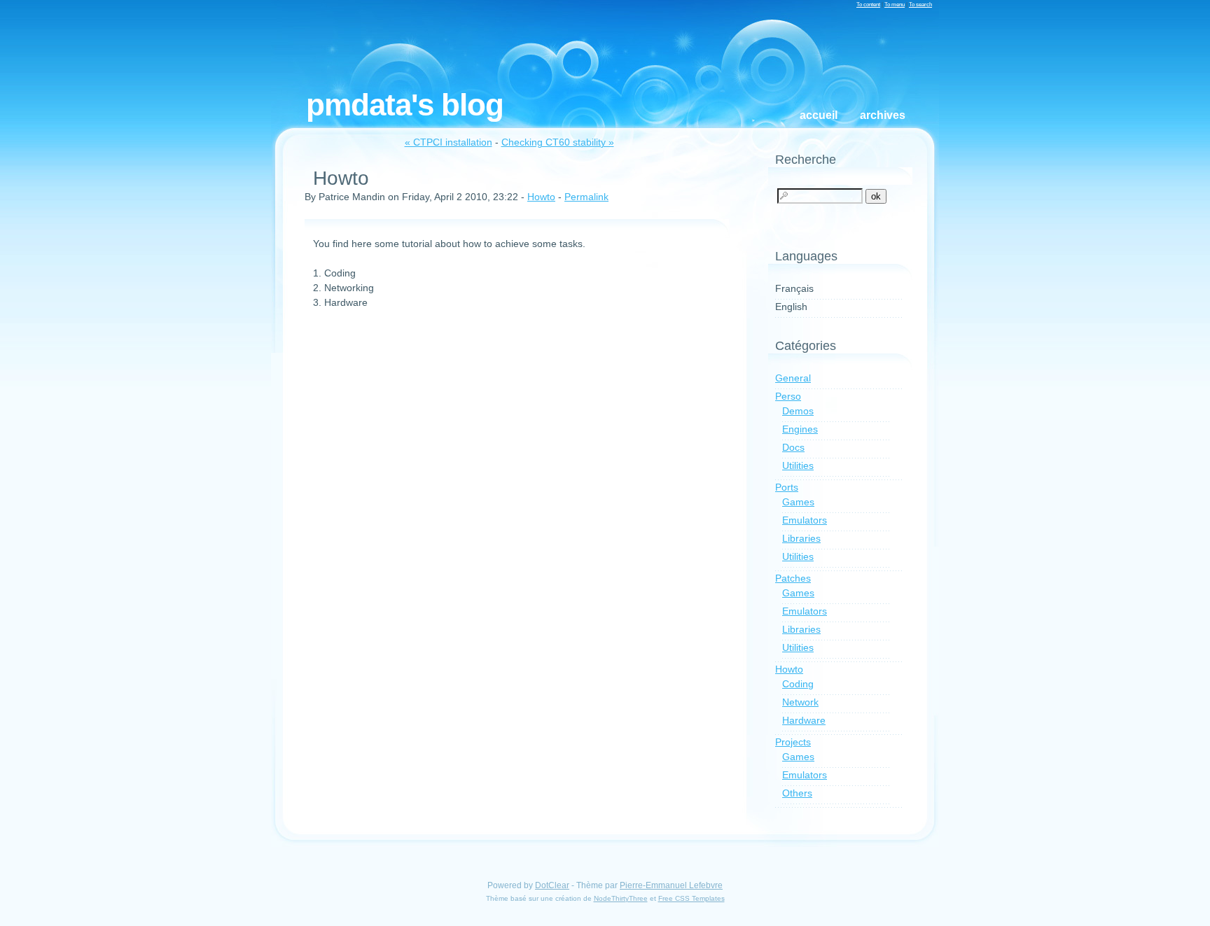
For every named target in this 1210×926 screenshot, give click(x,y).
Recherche (805, 160)
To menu (894, 4)
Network (800, 702)
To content (868, 4)
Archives (882, 115)
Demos (798, 410)
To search (920, 4)
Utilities (798, 465)
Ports (786, 487)
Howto (541, 196)
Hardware (804, 720)
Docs (793, 447)
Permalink (586, 196)
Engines (800, 429)
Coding (798, 683)
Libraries (801, 538)
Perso (788, 396)
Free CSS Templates (691, 898)
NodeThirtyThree (621, 898)
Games (798, 501)
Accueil (818, 115)
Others (797, 793)
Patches (793, 578)
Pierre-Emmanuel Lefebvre (671, 885)
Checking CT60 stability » (557, 142)
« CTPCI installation (448, 142)
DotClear (552, 885)
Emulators (804, 520)
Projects (793, 742)
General (793, 378)
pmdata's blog (404, 104)
